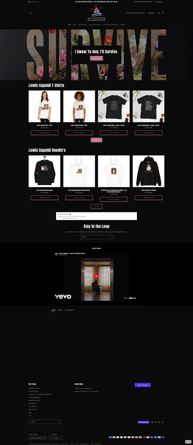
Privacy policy (64, 444)
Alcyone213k (36, 444)
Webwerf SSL (33, 409)
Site (30, 415)
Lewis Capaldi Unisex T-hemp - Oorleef (114, 125)
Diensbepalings (33, 391)
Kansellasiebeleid (34, 400)
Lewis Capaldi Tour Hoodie (148, 190)
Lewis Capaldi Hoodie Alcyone (44, 190)
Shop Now (96, 58)
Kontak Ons (32, 403)
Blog (30, 412)
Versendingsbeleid (34, 397)
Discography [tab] (69, 310)
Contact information (95, 444)
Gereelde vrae (33, 406)
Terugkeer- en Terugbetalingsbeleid (40, 394)
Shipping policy (84, 444)
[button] (31, 13)
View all (96, 140)
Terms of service (74, 444)
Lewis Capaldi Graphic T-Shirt (79, 125)
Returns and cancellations (83, 388)
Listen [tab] (53, 310)
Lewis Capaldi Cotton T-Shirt (44, 125)
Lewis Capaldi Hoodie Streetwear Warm (79, 190)
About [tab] (60, 310)
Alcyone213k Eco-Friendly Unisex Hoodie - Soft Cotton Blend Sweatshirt (114, 191)
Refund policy (55, 444)
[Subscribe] (111, 237)
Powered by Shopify (45, 444)
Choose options (44, 133)
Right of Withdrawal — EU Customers (87, 391)
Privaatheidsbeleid (35, 388)
